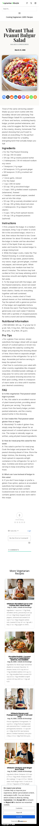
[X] (8, 97)
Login (29, 531)
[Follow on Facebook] (27, 3)
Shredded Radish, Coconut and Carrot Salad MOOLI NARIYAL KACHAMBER (19, 658)
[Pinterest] (19, 97)
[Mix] (27, 97)
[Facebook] (4, 97)
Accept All (19, 817)
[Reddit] (12, 97)
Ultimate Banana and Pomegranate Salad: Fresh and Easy (19, 715)
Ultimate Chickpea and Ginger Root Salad (19, 768)
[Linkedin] (15, 97)
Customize (19, 808)
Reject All (19, 812)
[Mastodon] (23, 97)
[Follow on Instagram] (35, 3)
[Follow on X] (31, 3)
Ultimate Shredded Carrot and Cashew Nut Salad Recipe (19, 604)
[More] (35, 97)
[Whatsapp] (31, 97)
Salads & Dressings (19, 44)
